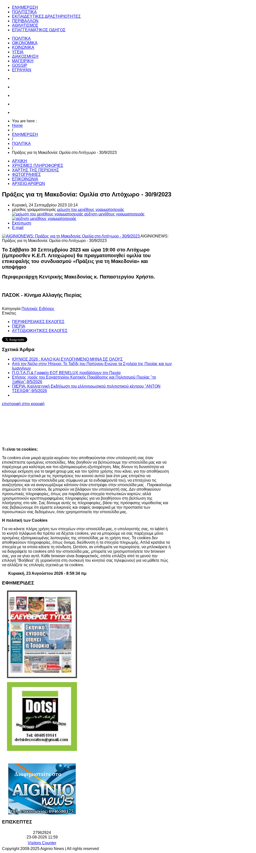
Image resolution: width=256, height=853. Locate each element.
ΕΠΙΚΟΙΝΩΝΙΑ (25, 179)
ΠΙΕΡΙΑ (18, 326)
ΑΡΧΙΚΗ (19, 161)
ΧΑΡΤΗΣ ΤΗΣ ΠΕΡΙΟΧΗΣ (35, 170)
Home (17, 125)
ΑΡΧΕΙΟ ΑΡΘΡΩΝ (28, 183)
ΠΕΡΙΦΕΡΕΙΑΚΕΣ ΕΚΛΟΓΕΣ (38, 322)
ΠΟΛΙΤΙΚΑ (21, 143)
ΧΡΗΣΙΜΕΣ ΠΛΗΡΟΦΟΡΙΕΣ (37, 165)
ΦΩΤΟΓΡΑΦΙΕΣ (26, 174)
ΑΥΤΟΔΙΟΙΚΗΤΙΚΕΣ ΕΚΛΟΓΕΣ (40, 331)
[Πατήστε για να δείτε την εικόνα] (71, 236)
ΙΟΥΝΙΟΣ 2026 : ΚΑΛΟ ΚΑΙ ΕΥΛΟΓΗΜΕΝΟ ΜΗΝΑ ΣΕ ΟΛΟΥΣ (67, 359)
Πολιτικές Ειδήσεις (38, 309)
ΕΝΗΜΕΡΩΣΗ (25, 134)
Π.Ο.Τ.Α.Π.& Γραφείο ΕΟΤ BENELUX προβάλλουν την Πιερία (66, 373)
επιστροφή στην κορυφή (23, 404)
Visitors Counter (42, 843)
